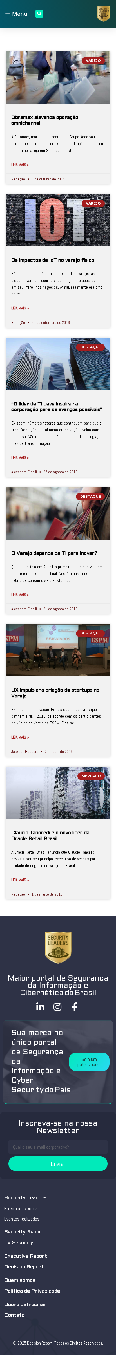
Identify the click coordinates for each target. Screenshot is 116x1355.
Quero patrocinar (25, 1304)
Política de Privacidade (32, 1291)
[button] (89, 1062)
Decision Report (24, 1267)
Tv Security (18, 1242)
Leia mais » (20, 164)
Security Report (24, 1232)
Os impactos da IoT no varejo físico (52, 260)
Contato (14, 1315)
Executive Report (25, 1256)
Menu (18, 13)
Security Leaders (25, 1197)
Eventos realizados (21, 1219)
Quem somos (19, 1280)
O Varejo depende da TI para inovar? (54, 553)
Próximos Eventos (21, 1208)
